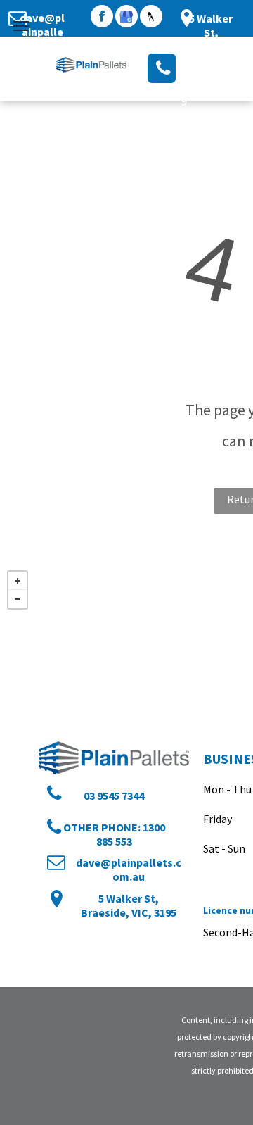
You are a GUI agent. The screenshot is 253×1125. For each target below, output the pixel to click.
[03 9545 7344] (162, 68)
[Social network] (151, 18)
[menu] (21, 26)
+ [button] (17, 581)
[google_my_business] (126, 18)
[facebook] (102, 18)
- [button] (17, 599)
